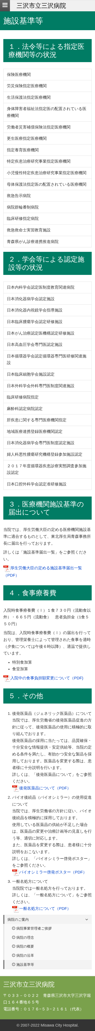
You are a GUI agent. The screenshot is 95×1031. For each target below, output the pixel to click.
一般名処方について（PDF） (45, 908)
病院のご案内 (18, 919)
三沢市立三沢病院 (41, 5)
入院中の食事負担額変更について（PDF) (46, 678)
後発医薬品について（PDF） (45, 788)
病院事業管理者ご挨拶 (34, 928)
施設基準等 (25, 964)
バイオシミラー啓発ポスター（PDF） (53, 872)
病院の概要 (25, 946)
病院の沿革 (25, 955)
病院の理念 (25, 937)
